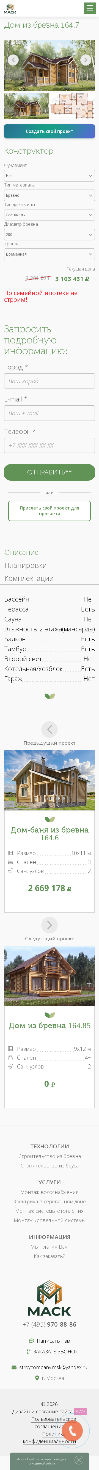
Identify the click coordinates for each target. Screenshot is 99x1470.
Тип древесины (19, 204)
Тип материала (19, 185)
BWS (80, 1411)
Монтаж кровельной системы (50, 1220)
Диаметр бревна (21, 224)
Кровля (11, 244)
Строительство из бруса (50, 1165)
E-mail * (15, 398)
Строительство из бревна (49, 1156)
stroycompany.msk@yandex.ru (53, 1367)
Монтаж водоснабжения (49, 1192)
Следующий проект (49, 939)
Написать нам (53, 1340)
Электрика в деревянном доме (49, 1201)
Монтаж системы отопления (49, 1211)
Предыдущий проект (50, 743)
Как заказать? (49, 1256)
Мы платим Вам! (49, 1246)
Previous (13, 59)
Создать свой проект (49, 131)
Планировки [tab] (25, 565)
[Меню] (90, 8)
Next (85, 59)
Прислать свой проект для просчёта (49, 511)
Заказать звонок (55, 1351)
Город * (16, 366)
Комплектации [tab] (29, 578)
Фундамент (15, 165)
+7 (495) (49, 1324)
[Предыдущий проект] (49, 729)
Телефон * (20, 431)
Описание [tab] (21, 552)
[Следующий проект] (49, 925)
